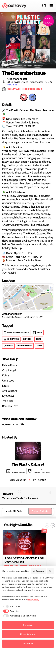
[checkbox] (11, 606)
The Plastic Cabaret (28, 464)
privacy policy (33, 599)
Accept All (28, 643)
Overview (39, 571)
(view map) (12, 84)
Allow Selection (28, 634)
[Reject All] (50, 571)
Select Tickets (40, 511)
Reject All (28, 625)
